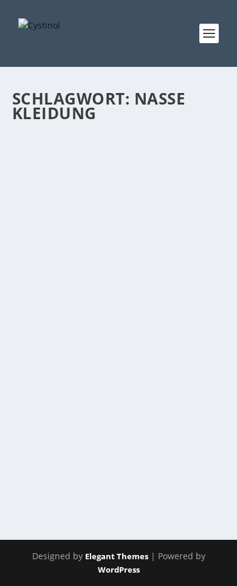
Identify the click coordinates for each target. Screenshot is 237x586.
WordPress (119, 569)
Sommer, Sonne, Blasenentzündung (80, 314)
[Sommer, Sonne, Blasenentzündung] (117, 210)
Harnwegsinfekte (53, 351)
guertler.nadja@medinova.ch (83, 339)
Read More (56, 472)
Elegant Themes (116, 556)
